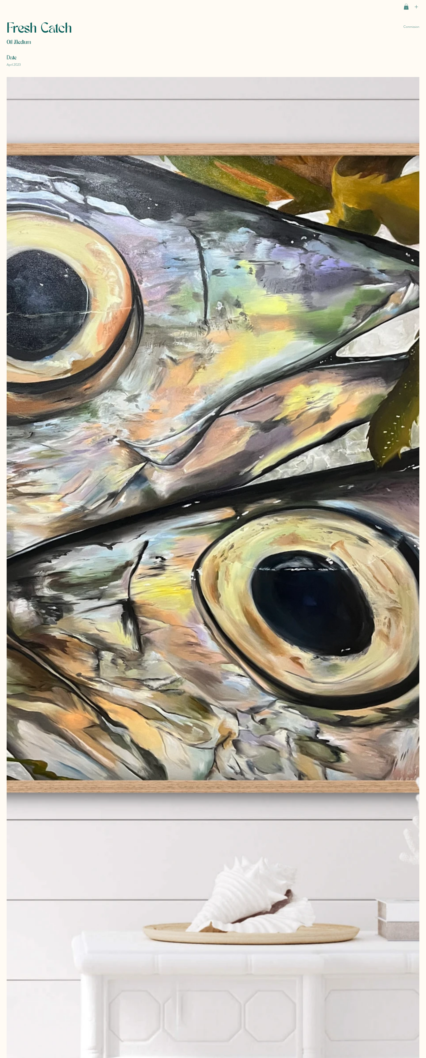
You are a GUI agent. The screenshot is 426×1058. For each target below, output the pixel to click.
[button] (406, 7)
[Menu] (416, 6)
